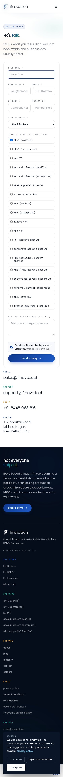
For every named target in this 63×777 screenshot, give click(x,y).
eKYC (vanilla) (11, 601)
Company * (14, 101)
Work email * (16, 84)
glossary (8, 659)
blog (5, 653)
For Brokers (9, 566)
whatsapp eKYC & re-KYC (17, 631)
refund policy (10, 700)
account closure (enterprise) (19, 625)
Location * (39, 101)
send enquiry (31, 358)
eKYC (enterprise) (13, 607)
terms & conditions (14, 694)
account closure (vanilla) (17, 619)
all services (9, 584)
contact (7, 666)
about (6, 647)
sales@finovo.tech (20, 377)
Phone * (37, 84)
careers (7, 672)
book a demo (17, 507)
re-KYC (7, 613)
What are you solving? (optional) (29, 317)
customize (16, 759)
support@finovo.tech (23, 392)
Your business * (18, 118)
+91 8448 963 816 (19, 408)
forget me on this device (17, 712)
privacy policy (11, 688)
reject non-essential (40, 759)
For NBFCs (8, 572)
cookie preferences (14, 706)
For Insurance (10, 578)
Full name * (15, 68)
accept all (16, 767)
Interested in (28, 134)
